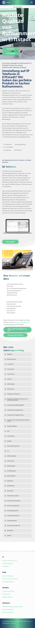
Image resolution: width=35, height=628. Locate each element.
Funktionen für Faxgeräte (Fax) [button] (15, 410)
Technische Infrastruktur (10, 579)
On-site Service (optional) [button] (13, 500)
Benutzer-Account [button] (11, 359)
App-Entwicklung (7, 612)
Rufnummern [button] (10, 389)
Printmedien (6, 594)
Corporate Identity (8, 591)
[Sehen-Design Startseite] (15, 2)
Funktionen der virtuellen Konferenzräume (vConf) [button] (18, 420)
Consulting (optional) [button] (12, 510)
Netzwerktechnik (7, 563)
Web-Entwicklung (7, 576)
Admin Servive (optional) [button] (13, 525)
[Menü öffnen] (31, 2)
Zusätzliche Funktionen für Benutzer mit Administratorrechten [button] (17, 399)
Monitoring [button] (10, 530)
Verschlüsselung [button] (11, 471)
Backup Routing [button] (11, 476)
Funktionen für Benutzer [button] (13, 394)
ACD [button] (8, 431)
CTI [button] (8, 451)
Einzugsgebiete (6, 623)
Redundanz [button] (10, 481)
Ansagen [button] (9, 441)
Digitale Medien (7, 597)
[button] (10, 49)
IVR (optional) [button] (10, 436)
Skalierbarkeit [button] (10, 485)
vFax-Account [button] (10, 369)
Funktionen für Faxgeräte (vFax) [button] (15, 415)
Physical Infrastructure (9, 561)
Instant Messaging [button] (12, 426)
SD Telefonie (18, 7)
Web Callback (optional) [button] (13, 446)
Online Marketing (7, 582)
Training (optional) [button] (12, 520)
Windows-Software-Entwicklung (12, 607)
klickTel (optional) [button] (11, 456)
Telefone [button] (9, 379)
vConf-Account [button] (11, 374)
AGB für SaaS (27, 621)
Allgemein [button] (9, 354)
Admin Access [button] (10, 461)
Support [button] (9, 535)
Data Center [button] (10, 490)
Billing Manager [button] (11, 466)
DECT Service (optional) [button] (13, 505)
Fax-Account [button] (10, 364)
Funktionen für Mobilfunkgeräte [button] (15, 405)
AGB (22, 621)
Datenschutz (17, 621)
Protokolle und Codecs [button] (13, 495)
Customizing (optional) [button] (13, 515)
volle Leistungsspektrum (22, 322)
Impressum (13, 623)
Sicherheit (5, 566)
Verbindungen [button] (11, 384)
